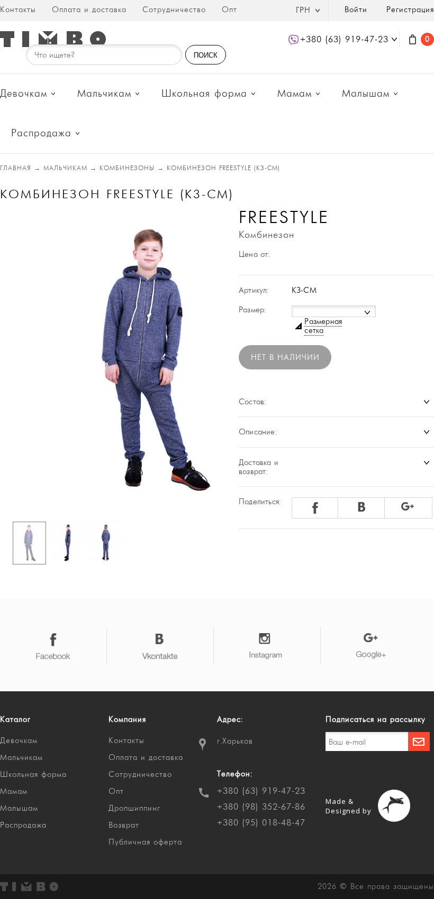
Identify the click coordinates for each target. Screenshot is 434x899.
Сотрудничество (174, 9)
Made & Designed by (349, 805)
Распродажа (41, 133)
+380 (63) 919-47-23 (261, 791)
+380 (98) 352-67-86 (261, 807)
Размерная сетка (323, 326)
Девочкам (23, 93)
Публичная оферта (145, 842)
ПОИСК (206, 55)
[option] (105, 360)
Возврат (123, 825)
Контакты (18, 9)
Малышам (366, 93)
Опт (229, 9)
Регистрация (410, 9)
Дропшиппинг (134, 808)
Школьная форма (204, 93)
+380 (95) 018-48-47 (261, 823)
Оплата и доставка (89, 9)
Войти (356, 9)
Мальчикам (104, 93)
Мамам (294, 93)
